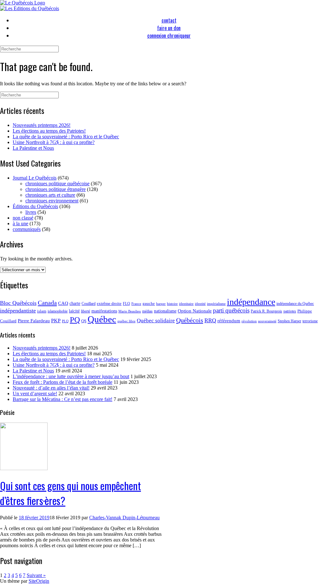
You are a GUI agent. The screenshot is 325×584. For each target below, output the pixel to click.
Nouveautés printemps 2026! (41, 125)
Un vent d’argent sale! (35, 393)
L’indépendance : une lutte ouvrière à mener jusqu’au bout (71, 376)
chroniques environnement (51, 200)
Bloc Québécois (18, 303)
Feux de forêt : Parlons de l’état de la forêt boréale (62, 382)
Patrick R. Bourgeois (266, 311)
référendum (228, 320)
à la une (20, 223)
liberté (85, 311)
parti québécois (231, 310)
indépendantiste (18, 310)
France (136, 303)
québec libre (126, 321)
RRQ (210, 320)
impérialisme (216, 303)
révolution (249, 321)
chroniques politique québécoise (57, 183)
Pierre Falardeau (34, 320)
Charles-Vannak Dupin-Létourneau (124, 517)
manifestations (104, 311)
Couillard (89, 303)
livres (30, 212)
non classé (23, 217)
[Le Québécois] (22, 2)
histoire (172, 303)
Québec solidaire (156, 321)
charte (75, 303)
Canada (47, 302)
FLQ (126, 304)
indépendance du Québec (295, 303)
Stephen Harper (289, 321)
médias (147, 311)
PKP (56, 320)
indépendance (251, 302)
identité (200, 303)
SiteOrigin (39, 581)
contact (169, 20)
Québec (102, 319)
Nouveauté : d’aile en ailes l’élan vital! (51, 387)
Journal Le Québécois (34, 177)
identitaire (186, 303)
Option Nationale (195, 310)
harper (161, 303)
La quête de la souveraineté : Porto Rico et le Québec (66, 136)
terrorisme (310, 321)
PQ (75, 319)
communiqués (27, 229)
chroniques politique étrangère (55, 189)
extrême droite (109, 303)
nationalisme (165, 310)
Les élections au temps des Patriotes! (49, 131)
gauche (149, 303)
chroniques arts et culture (50, 195)
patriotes (289, 311)
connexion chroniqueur (169, 35)
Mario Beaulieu (129, 311)
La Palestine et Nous (33, 148)
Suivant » (36, 575)
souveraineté (267, 321)
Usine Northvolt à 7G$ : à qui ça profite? (54, 142)
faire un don (169, 28)
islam (41, 311)
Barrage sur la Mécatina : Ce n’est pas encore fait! (62, 399)
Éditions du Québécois (35, 206)
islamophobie (58, 311)
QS (83, 320)
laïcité (74, 310)
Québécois (189, 320)
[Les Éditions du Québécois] (29, 8)
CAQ (63, 303)
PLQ (65, 321)
